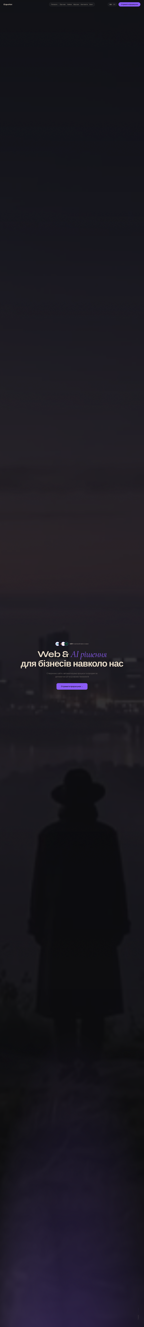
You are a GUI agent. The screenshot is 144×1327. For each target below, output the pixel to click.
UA (111, 4)
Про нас (63, 4)
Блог (91, 4)
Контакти (84, 4)
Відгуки (76, 4)
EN (114, 4)
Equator (8, 4)
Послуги (54, 4)
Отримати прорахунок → (72, 686)
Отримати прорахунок (129, 4)
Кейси (69, 4)
